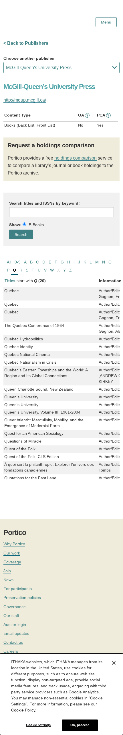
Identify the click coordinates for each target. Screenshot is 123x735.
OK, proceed (80, 725)
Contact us (13, 642)
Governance (14, 606)
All (9, 262)
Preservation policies (22, 597)
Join (7, 571)
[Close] (114, 663)
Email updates (16, 633)
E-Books (36, 224)
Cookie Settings (38, 725)
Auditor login (14, 624)
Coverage (12, 562)
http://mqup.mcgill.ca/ (24, 100)
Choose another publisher (29, 58)
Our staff (11, 615)
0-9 (18, 262)
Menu (106, 22)
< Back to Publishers (25, 43)
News (8, 579)
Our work (11, 553)
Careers (10, 651)
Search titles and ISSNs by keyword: (44, 203)
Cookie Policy (23, 710)
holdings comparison (75, 158)
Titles (10, 280)
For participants (17, 588)
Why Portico (14, 544)
